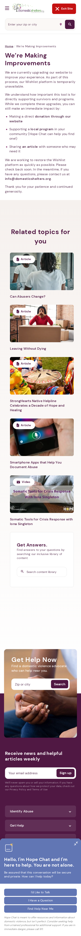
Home (9, 46)
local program (42, 129)
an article (30, 146)
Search (59, 684)
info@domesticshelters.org (28, 179)
